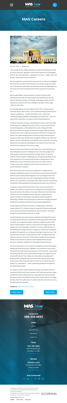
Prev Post (16, 292)
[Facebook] (24, 379)
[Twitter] (32, 379)
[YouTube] (39, 379)
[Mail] (43, 379)
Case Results (33, 333)
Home (33, 326)
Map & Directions (33, 353)
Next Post (50, 292)
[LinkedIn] (28, 379)
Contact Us (33, 337)
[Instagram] (35, 379)
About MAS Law (33, 330)
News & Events (29, 286)
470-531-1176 (33, 362)
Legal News (21, 286)
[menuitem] (12, 399)
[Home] (32, 4)
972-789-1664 (33, 346)
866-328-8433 (33, 317)
